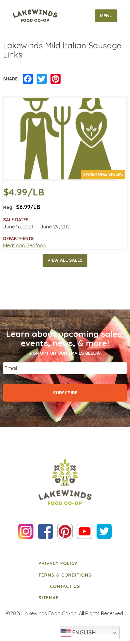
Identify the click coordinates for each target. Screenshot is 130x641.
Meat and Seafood (24, 245)
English (83, 632)
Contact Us (65, 586)
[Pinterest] (55, 79)
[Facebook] (28, 79)
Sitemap (48, 597)
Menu (106, 16)
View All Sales (65, 260)
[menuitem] (65, 563)
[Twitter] (42, 79)
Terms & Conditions (65, 575)
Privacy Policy (57, 563)
